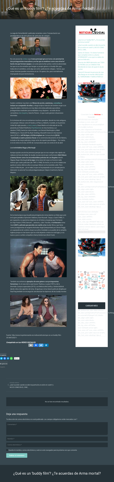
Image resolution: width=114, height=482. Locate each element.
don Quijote (23, 113)
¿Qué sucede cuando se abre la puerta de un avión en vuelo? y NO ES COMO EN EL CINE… (91, 47)
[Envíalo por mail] (30, 345)
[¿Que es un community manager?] (91, 272)
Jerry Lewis (32, 125)
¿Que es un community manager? (88, 292)
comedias (57, 103)
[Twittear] (41, 345)
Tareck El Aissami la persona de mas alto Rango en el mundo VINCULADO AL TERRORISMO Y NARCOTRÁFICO (91, 74)
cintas (25, 59)
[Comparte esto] (35, 345)
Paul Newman (36, 128)
